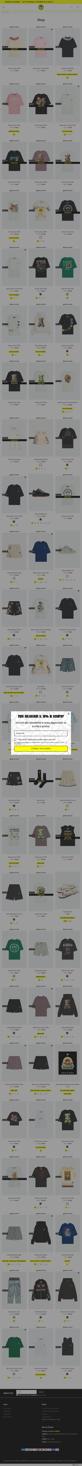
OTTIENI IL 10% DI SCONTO (41, 749)
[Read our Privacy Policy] (66, 743)
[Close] (68, 713)
